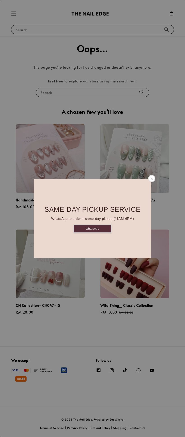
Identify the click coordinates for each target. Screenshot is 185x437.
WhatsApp (92, 228)
